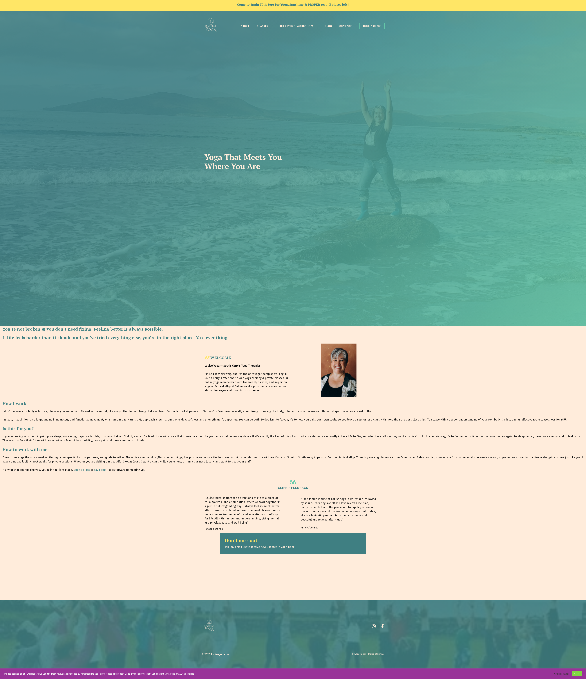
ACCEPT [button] (577, 674)
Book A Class (371, 25)
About (245, 25)
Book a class (82, 469)
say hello (100, 469)
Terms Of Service (376, 654)
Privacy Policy (359, 654)
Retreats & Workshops (296, 25)
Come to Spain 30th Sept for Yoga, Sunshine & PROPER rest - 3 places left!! (293, 4)
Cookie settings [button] (562, 673)
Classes (262, 25)
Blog (328, 25)
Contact (345, 25)
